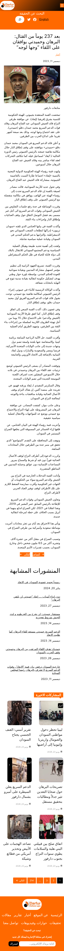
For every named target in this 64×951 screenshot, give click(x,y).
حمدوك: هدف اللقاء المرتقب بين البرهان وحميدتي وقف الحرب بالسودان (33, 651)
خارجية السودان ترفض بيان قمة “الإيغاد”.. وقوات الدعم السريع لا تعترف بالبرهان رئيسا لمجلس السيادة (33, 670)
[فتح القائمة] (62, 5)
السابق (36, 554)
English (44, 19)
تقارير (28, 705)
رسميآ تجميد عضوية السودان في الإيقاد (39, 582)
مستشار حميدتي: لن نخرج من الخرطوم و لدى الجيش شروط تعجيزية (35, 616)
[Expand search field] (19, 19)
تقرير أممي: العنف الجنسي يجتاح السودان (18, 734)
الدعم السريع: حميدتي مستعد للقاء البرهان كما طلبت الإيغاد (34, 633)
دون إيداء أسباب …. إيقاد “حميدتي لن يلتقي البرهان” (36, 598)
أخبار (57, 54)
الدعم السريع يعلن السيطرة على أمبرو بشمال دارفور (17, 792)
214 (32, 880)
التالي (27, 554)
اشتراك (14, 943)
